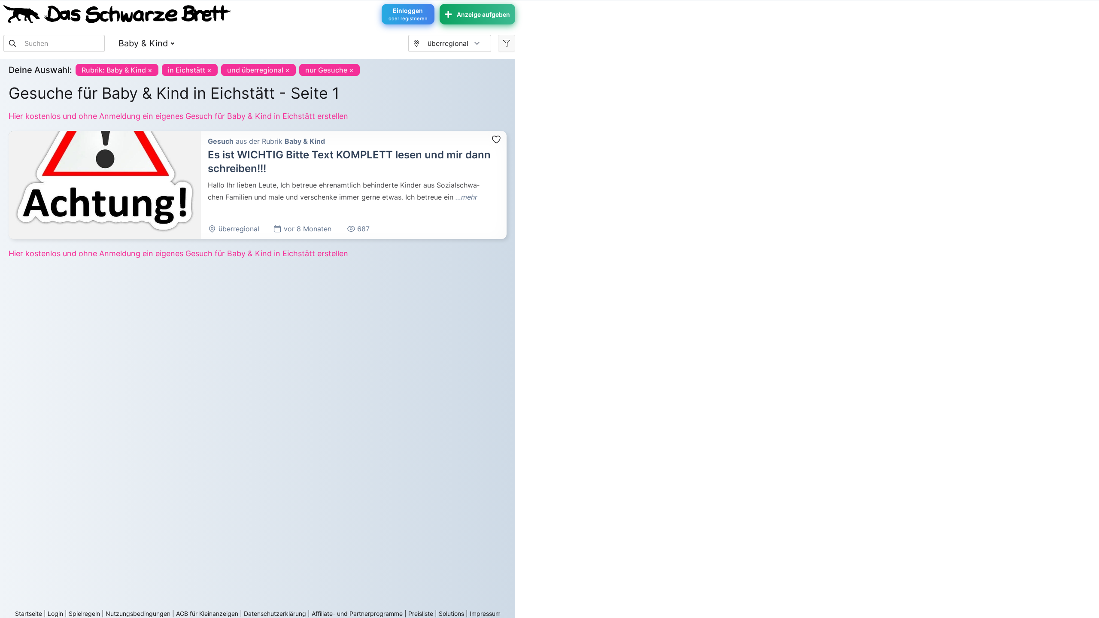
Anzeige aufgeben (483, 14)
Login (55, 613)
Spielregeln (84, 613)
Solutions (451, 613)
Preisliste (420, 613)
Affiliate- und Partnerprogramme (357, 613)
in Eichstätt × (190, 70)
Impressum (485, 613)
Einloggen (408, 14)
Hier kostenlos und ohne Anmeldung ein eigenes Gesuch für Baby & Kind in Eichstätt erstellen (178, 116)
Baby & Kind (143, 43)
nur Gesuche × (329, 70)
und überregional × (258, 70)
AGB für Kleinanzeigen (207, 613)
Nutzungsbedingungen (138, 613)
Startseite (28, 613)
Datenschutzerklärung (275, 613)
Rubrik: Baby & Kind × (117, 70)
